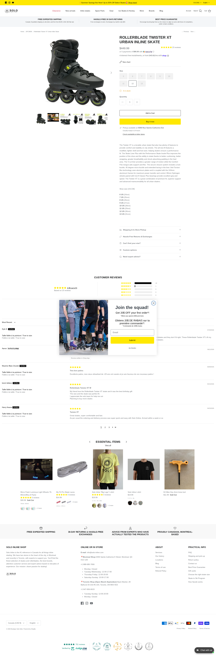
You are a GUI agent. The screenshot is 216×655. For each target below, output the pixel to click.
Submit (132, 340)
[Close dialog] (153, 303)
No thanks (132, 348)
